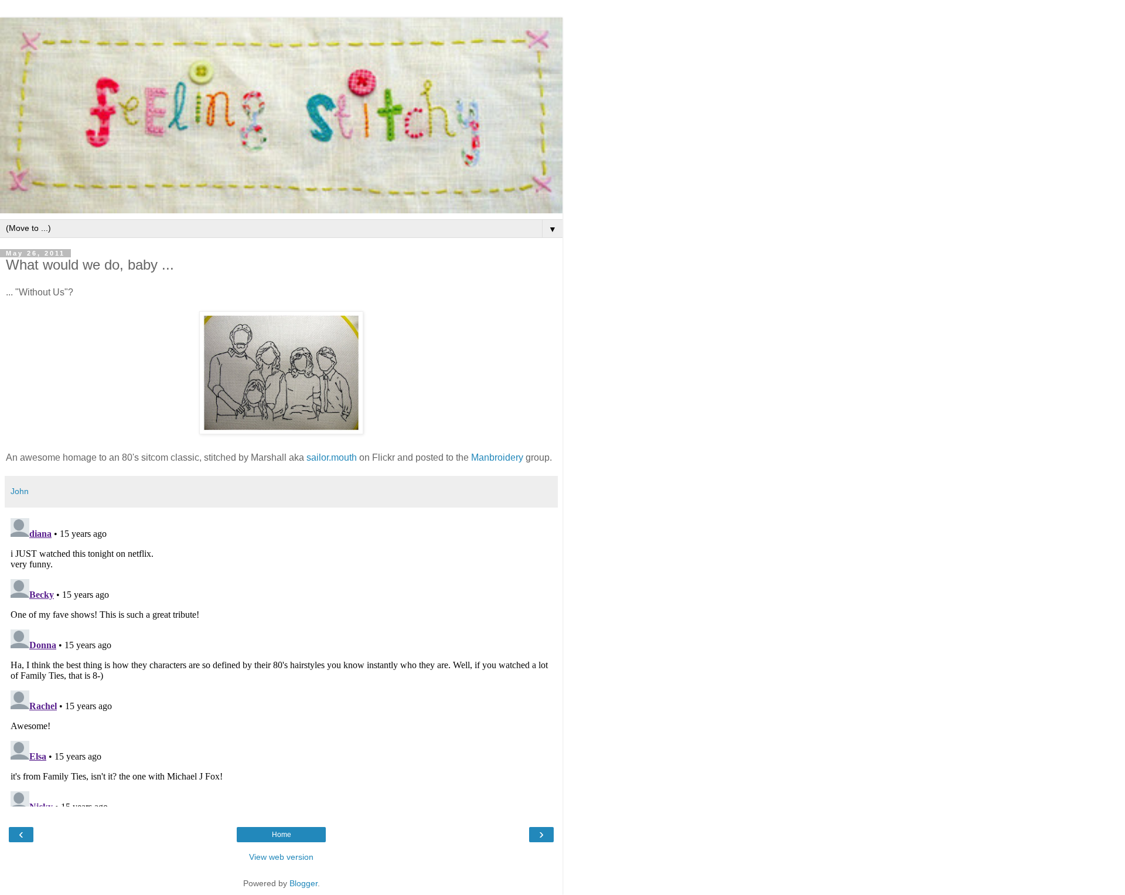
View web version (281, 857)
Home (281, 835)
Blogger (303, 883)
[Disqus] (281, 659)
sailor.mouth (331, 457)
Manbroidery (497, 457)
